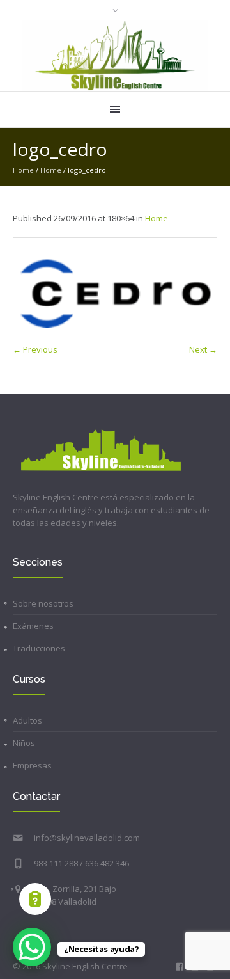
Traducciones (39, 648)
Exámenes (33, 626)
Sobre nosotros (43, 603)
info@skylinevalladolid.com (87, 837)
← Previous (35, 349)
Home (23, 170)
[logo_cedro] (115, 293)
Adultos (27, 720)
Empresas (32, 765)
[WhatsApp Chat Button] (32, 947)
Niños (24, 743)
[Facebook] (179, 967)
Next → (203, 349)
